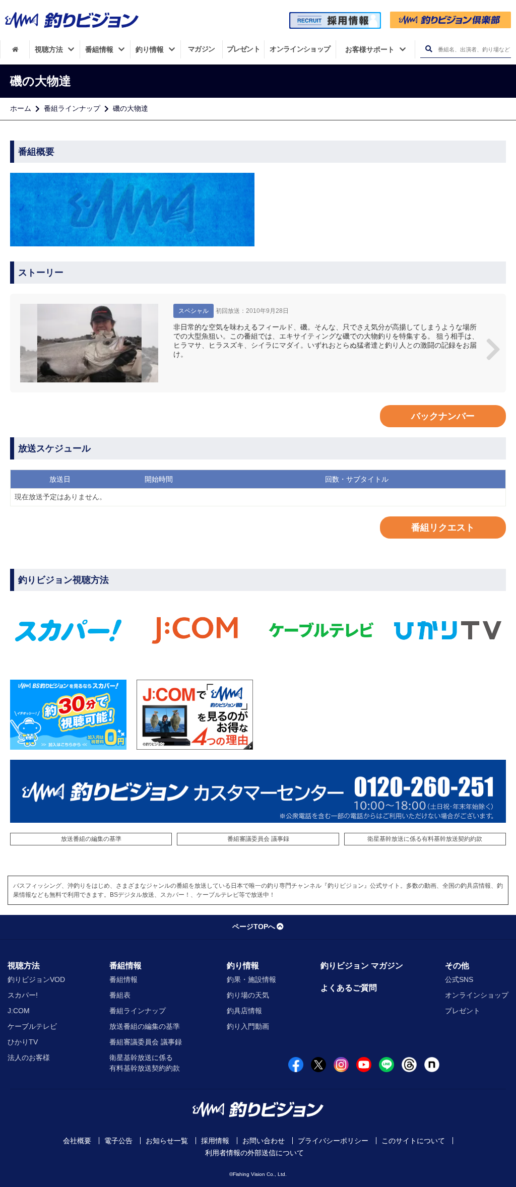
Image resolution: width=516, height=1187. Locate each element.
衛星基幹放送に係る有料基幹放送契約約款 (424, 838)
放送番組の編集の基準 (91, 838)
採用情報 (215, 1141)
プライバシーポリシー (333, 1141)
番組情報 (125, 965)
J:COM (19, 1011)
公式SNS (459, 979)
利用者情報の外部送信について (254, 1153)
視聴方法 (24, 965)
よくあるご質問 (348, 987)
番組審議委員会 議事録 (258, 838)
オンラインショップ (476, 995)
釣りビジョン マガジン (361, 965)
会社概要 (77, 1141)
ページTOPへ (253, 926)
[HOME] (15, 49)
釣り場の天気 (248, 995)
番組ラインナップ (72, 108)
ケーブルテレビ (32, 1026)
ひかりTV (23, 1042)
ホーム (20, 108)
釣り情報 (243, 965)
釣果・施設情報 (251, 979)
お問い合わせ (263, 1141)
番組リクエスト (443, 527)
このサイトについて (413, 1141)
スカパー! (23, 995)
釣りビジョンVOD (36, 979)
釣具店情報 (244, 1011)
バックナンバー (443, 416)
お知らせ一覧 (167, 1141)
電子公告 (118, 1141)
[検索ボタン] (428, 49)
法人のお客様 (29, 1057)
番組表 (120, 995)
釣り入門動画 (248, 1026)
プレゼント (462, 1011)
